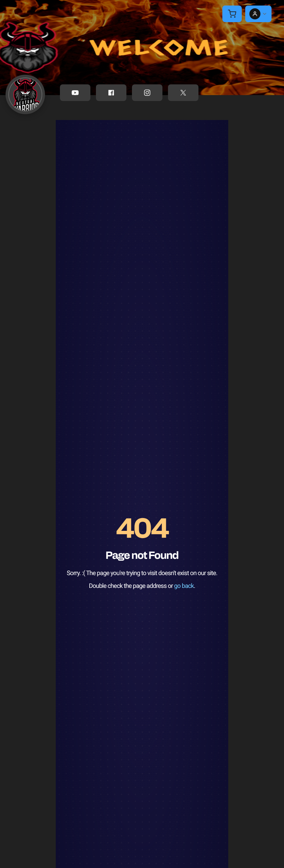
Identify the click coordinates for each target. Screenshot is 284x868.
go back (184, 586)
